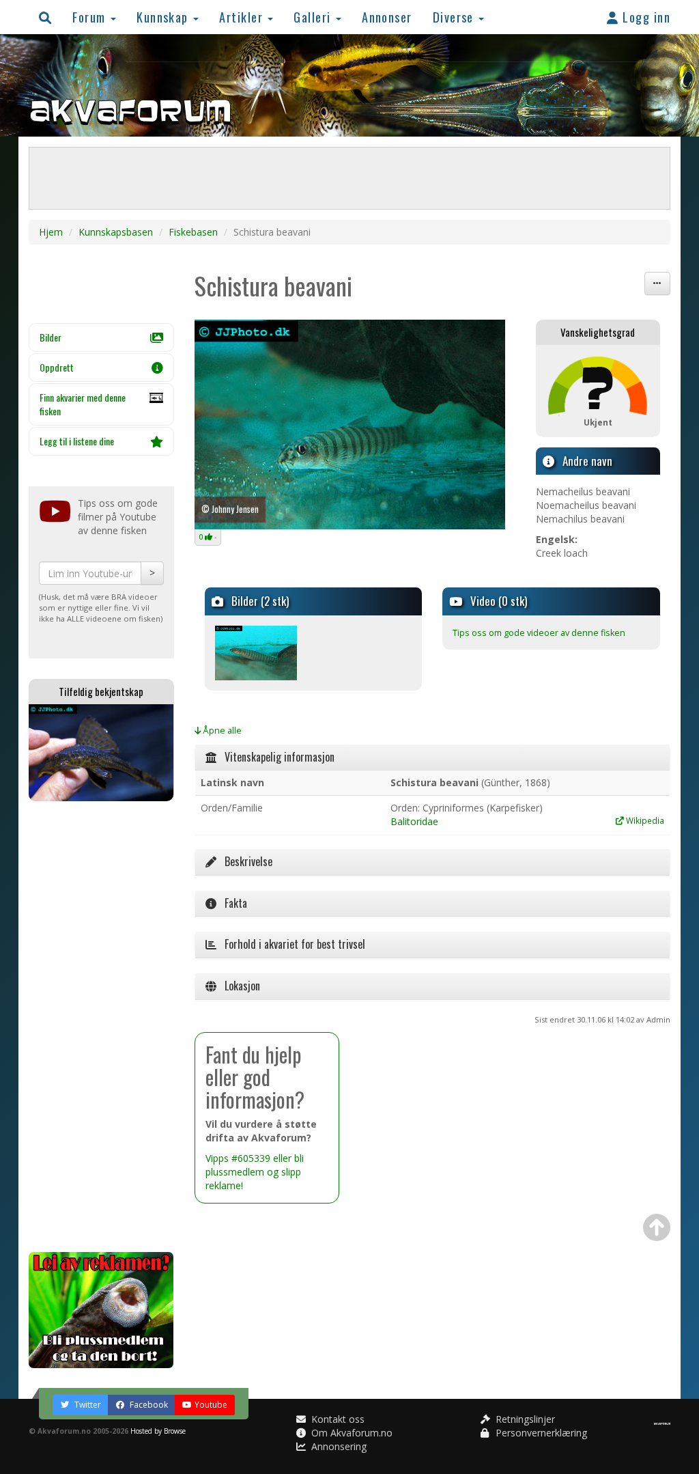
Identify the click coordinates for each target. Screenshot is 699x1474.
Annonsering (338, 1446)
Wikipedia (644, 820)
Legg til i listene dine (77, 441)
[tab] (432, 757)
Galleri (314, 17)
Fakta (231, 903)
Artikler (242, 17)
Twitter (86, 1404)
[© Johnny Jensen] (256, 651)
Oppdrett (57, 367)
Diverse (455, 17)
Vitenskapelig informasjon (275, 757)
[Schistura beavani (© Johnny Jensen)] (350, 424)
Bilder (50, 337)
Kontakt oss (337, 1419)
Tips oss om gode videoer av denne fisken (539, 633)
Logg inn (644, 17)
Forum (90, 17)
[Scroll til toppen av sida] (656, 1227)
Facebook (148, 1404)
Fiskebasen (193, 231)
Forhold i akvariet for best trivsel (290, 944)
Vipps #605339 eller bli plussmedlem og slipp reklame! (254, 1172)
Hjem (51, 231)
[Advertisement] (101, 1027)
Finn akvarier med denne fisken (83, 404)
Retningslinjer (524, 1419)
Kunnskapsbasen (116, 231)
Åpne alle (221, 730)
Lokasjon (238, 985)
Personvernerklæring (540, 1432)
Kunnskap (164, 17)
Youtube (211, 1404)
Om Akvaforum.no (351, 1432)
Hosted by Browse (158, 1431)
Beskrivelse (244, 861)
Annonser (387, 17)
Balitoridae (414, 821)
